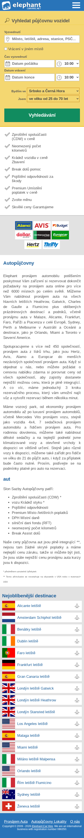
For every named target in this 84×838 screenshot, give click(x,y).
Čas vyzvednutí (15, 56)
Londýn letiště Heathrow (36, 700)
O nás (75, 822)
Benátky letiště (29, 629)
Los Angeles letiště (32, 724)
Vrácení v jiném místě (25, 49)
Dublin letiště (27, 641)
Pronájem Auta (16, 822)
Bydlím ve (18, 91)
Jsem (22, 99)
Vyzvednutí (12, 32)
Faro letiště (26, 653)
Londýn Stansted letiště (36, 712)
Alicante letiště (29, 606)
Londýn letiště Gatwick (35, 688)
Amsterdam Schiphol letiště (39, 618)
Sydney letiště (28, 795)
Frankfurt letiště (30, 665)
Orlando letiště (29, 771)
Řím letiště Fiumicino (34, 783)
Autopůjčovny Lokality (49, 822)
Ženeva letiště (28, 806)
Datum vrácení (14, 70)
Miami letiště (27, 747)
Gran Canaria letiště (33, 677)
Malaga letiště (28, 736)
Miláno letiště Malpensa (36, 759)
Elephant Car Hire (42, 826)
